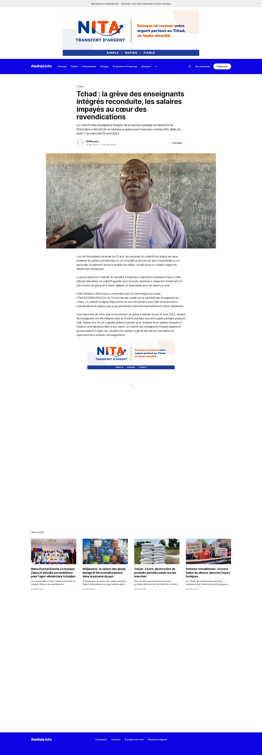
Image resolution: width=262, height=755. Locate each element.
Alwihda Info (41, 66)
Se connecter (202, 66)
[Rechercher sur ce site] (189, 66)
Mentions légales (157, 739)
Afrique (104, 66)
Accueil (62, 66)
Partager (177, 142)
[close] (258, 3)
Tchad (74, 66)
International (89, 66)
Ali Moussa (92, 141)
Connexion (101, 739)
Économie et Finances (125, 66)
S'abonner (222, 66)
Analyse (145, 66)
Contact (115, 739)
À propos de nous (134, 739)
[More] (156, 66)
